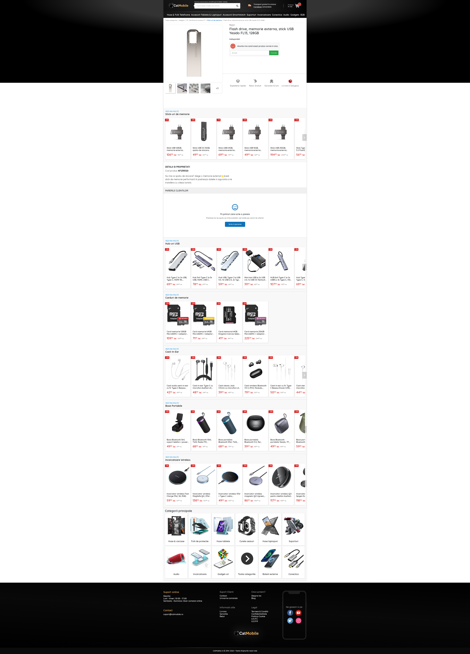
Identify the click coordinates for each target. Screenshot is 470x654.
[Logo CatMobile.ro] (178, 5)
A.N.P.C (254, 619)
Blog (253, 598)
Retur (222, 616)
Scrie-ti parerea (235, 224)
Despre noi (256, 596)
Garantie (224, 614)
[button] (304, 137)
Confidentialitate (259, 614)
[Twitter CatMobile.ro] (291, 620)
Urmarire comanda (229, 598)
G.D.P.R (254, 621)
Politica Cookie (258, 616)
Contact (223, 596)
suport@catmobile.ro (173, 614)
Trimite (274, 53)
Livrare (223, 611)
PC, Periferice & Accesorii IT (196, 20)
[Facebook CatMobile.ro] (291, 612)
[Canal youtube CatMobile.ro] (298, 612)
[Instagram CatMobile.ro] (298, 620)
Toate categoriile (171, 20)
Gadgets (182, 20)
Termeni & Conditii (259, 611)
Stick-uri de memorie (214, 20)
